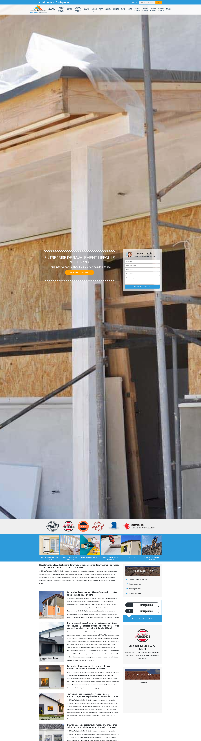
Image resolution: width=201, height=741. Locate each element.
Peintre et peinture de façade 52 (94, 9)
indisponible (47, 2)
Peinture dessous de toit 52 (168, 9)
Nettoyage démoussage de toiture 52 (51, 9)
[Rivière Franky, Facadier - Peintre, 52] (38, 9)
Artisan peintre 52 (123, 9)
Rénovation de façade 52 (145, 9)
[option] (100, 296)
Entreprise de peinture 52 (86, 9)
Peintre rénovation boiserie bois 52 (78, 9)
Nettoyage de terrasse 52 (161, 9)
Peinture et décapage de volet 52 (69, 9)
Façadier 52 (101, 9)
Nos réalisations (80, 272)
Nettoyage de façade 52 (153, 9)
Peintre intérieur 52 (130, 9)
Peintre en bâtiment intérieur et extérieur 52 (61, 9)
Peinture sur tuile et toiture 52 (108, 9)
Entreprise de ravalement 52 (116, 9)
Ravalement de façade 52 (137, 9)
